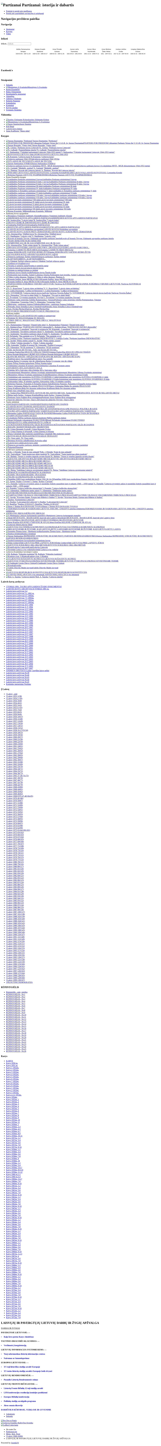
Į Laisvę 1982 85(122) (15, 878)
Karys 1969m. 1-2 (13, 1277)
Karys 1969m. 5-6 (13, 1281)
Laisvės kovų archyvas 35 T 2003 (19, 661)
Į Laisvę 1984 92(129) (15, 894)
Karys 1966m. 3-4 (13, 1245)
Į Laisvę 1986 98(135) (15, 907)
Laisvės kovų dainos (14, 129)
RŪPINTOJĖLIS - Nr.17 (16, 1031)
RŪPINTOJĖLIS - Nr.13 (16, 1022)
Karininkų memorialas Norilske (18, 684)
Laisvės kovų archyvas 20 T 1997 (19, 627)
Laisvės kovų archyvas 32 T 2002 (19, 655)
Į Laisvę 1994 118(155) (15, 953)
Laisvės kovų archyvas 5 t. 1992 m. (20, 593)
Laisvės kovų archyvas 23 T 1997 (19, 634)
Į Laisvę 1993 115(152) (15, 946)
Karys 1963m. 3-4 (13, 1211)
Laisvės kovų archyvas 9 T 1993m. (20, 602)
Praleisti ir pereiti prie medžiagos (19, 11)
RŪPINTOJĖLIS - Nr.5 (15, 1003)
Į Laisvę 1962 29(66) (14, 757)
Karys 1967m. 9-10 (14, 1263)
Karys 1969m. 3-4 (13, 1279)
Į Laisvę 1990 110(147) (15, 935)
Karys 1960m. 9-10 (14, 1183)
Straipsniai (10, 29)
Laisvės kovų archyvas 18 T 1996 (19, 623)
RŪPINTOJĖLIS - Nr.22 (16, 1042)
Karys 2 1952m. (12, 1070)
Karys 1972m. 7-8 (13, 1317)
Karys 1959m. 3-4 (13, 1165)
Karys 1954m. (11, 1097)
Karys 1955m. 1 (12, 1099)
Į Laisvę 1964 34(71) (14, 769)
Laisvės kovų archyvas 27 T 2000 (19, 643)
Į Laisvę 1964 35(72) (14, 771)
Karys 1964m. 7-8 (13, 1227)
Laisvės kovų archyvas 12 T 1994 (19, 609)
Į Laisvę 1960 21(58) (14, 739)
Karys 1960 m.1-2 (13, 1174)
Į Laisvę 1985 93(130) (15, 896)
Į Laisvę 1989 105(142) (15, 923)
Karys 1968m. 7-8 (13, 1272)
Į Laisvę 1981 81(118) (15, 869)
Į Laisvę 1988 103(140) (15, 919)
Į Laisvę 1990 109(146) (15, 932)
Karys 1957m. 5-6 (13, 1143)
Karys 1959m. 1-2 (13, 1163)
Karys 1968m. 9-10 (14, 1274)
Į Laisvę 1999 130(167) (15, 980)
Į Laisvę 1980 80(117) (15, 866)
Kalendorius (11, 103)
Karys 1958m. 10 (13, 1161)
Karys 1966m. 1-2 (13, 1243)
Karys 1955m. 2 (12, 1102)
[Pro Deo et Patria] (9, 1421)
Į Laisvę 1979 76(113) (15, 857)
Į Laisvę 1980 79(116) (15, 864)
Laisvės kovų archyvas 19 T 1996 (19, 625)
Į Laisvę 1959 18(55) (14, 732)
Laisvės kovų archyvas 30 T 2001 (19, 650)
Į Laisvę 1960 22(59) (14, 742)
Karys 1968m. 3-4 (13, 1267)
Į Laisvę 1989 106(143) (15, 925)
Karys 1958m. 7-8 (13, 1156)
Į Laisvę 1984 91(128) (15, 891)
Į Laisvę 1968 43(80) (14, 787)
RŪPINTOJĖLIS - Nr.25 (16, 1049)
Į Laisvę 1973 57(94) (14, 816)
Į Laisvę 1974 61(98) (14, 826)
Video (8, 34)
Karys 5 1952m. (12, 1077)
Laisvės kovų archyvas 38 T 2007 (19, 668)
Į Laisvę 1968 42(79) (14, 785)
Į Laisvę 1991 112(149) (15, 939)
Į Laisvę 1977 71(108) (15, 846)
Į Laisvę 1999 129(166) (15, 978)
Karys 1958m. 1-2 (13, 1149)
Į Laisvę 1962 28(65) (14, 755)
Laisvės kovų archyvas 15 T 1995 (19, 616)
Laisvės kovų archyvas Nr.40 (17, 675)
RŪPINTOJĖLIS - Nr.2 (15, 997)
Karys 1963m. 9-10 (14, 1218)
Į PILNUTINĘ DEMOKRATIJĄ (19, 982)
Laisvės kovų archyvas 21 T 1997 (19, 630)
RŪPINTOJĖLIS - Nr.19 (16, 1035)
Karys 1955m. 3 (12, 1104)
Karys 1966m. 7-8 (13, 1249)
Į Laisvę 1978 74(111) (15, 853)
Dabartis (9, 85)
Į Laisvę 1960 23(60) (14, 744)
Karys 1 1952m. (12, 1068)
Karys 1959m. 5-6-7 (14, 1168)
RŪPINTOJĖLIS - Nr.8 (15, 1010)
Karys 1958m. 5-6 (13, 1154)
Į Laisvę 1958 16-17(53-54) (17, 730)
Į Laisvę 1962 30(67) (14, 760)
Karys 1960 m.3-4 (13, 1177)
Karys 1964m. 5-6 (13, 1224)
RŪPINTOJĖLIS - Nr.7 (15, 1008)
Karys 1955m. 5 (12, 1109)
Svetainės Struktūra (13, 110)
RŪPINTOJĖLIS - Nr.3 (15, 999)
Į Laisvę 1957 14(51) (14, 726)
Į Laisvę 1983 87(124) (15, 882)
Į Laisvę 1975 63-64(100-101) (18, 830)
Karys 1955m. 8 (12, 1115)
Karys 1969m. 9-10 (14, 1286)
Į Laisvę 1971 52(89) (14, 805)
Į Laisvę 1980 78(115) (15, 862)
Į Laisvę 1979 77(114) (15, 860)
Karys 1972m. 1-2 (13, 1311)
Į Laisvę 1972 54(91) (14, 810)
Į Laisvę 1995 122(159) (15, 962)
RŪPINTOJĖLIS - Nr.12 (16, 1019)
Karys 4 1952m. (12, 1074)
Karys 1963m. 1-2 (13, 1208)
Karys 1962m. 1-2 (13, 1197)
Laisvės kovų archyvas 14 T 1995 (19, 614)
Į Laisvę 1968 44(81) (14, 789)
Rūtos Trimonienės (13, 92)
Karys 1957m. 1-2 (13, 1138)
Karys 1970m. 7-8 (13, 1295)
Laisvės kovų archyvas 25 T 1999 (19, 639)
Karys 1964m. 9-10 (14, 1229)
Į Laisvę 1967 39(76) (14, 778)
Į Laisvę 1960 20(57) (14, 737)
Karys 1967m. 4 (12, 1256)
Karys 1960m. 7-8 (13, 1181)
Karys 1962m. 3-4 (13, 1199)
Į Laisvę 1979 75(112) (15, 855)
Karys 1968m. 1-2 (13, 1265)
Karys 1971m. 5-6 (13, 1304)
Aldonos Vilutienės (13, 99)
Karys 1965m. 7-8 (13, 1238)
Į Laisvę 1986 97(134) (15, 905)
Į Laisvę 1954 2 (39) (14, 698)
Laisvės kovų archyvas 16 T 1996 (19, 618)
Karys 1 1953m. (12, 1088)
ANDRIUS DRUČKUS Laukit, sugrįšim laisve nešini (27, 671)
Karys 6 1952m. (12, 1079)
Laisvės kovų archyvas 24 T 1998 (19, 636)
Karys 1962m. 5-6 (13, 1202)
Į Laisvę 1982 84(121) (15, 876)
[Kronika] (17, 1423)
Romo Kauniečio (13, 89)
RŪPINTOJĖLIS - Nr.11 (16, 1017)
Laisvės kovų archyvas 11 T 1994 (19, 607)
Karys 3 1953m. (12, 1093)
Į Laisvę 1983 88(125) (15, 885)
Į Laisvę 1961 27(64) (14, 753)
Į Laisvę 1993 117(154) (15, 950)
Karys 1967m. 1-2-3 (14, 1254)
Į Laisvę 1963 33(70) (14, 767)
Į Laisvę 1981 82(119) (15, 871)
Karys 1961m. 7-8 (13, 1193)
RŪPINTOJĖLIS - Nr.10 (16, 1015)
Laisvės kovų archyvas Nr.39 (17, 673)
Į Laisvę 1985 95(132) (15, 900)
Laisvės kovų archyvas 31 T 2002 (19, 652)
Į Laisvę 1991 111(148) (15, 937)
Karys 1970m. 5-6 (13, 1292)
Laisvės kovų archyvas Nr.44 (17, 680)
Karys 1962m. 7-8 (13, 1204)
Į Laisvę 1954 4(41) (14, 703)
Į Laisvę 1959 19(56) (14, 735)
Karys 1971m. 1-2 (13, 1299)
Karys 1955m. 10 (13, 1120)
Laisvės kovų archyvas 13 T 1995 (19, 611)
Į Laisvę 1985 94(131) (15, 898)
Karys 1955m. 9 (12, 1118)
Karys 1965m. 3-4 (13, 1233)
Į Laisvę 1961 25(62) (14, 748)
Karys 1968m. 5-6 (13, 1270)
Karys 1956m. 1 (12, 1124)
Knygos (9, 31)
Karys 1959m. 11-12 (14, 1172)
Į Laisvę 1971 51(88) (14, 803)
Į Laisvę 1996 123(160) (15, 964)
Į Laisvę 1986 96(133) (15, 903)
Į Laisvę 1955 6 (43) (14, 707)
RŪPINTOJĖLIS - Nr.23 (16, 1044)
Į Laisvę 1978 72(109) (15, 848)
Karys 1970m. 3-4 (13, 1290)
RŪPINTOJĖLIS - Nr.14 (16, 1024)
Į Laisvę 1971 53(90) (14, 807)
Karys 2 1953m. (12, 1090)
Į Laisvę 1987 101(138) (15, 914)
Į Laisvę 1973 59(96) (14, 821)
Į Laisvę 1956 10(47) (14, 717)
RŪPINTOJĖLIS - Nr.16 (16, 1028)
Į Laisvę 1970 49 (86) (14, 798)
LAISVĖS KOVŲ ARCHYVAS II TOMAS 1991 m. (27, 589)
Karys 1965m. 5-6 (13, 1236)
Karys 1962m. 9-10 (14, 1206)
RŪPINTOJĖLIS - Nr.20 (16, 1037)
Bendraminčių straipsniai (16, 94)
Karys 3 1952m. (12, 1072)
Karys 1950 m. (12, 1063)
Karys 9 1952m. (12, 1086)
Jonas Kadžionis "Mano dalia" (18, 131)
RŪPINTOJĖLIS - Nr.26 (16, 1051)
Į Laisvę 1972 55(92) (14, 812)
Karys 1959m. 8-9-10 (14, 1170)
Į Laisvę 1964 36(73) (14, 773)
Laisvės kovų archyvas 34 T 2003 (19, 659)
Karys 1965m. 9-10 (14, 1240)
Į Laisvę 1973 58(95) (14, 819)
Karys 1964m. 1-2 (13, 1220)
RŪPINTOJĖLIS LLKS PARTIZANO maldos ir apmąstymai (30, 316)
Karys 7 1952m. (12, 1081)
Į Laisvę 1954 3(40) (14, 701)
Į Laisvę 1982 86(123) (15, 880)
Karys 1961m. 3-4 (13, 1188)
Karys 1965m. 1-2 (13, 1231)
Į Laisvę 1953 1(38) (14, 696)
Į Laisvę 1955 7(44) (14, 710)
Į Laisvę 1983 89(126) (15, 887)
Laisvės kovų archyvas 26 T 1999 (19, 641)
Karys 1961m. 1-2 (13, 1186)
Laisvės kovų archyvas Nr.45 (17, 682)
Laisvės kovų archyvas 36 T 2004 (19, 664)
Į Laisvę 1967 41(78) (14, 782)
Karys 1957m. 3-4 (13, 1140)
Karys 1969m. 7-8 (13, 1283)
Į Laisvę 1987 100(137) (15, 912)
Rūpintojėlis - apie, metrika (16, 992)
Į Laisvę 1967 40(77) (14, 780)
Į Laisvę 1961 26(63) (14, 751)
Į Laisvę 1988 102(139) (15, 916)
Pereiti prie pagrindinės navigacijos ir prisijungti (25, 13)
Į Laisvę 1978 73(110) (15, 851)
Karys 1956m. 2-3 (13, 1127)
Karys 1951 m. (12, 1065)
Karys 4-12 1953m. (14, 1095)
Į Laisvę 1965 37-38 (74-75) (17, 776)
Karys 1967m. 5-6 (13, 1258)
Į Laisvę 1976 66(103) (15, 835)
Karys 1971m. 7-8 (13, 1306)
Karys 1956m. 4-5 (13, 1129)
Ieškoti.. (4, 44)
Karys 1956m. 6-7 (13, 1131)
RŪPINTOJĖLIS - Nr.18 (16, 1033)
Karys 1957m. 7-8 (13, 1145)
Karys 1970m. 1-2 (13, 1288)
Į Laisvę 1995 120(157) (15, 957)
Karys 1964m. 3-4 (13, 1222)
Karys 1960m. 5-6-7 (14, 1179)
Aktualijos (10, 96)
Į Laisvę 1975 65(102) (15, 832)
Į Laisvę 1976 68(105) (15, 839)
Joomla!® (15, 1443)
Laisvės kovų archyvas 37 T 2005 (19, 666)
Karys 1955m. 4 (12, 1106)
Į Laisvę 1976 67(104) (15, 837)
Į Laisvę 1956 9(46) (14, 714)
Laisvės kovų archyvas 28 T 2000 (19, 646)
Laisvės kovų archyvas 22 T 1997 (19, 632)
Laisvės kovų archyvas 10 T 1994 (19, 605)
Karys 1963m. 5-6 (13, 1213)
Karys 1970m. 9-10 (14, 1297)
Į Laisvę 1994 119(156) (15, 955)
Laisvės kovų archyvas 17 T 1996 (19, 621)
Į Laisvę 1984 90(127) (15, 889)
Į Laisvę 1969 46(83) (14, 794)
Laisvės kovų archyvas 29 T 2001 (19, 648)
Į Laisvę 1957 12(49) (14, 721)
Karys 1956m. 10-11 (14, 1136)
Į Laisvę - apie (11, 694)
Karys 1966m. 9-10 (14, 1252)
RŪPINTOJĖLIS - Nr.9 (15, 1013)
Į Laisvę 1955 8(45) (14, 712)
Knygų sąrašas (12, 108)
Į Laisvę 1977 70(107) (15, 844)
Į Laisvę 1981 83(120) (15, 873)
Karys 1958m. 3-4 (13, 1152)
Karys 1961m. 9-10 (14, 1195)
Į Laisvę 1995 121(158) (15, 960)
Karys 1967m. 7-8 (13, 1261)
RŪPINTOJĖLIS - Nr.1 (15, 994)
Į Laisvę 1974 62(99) (14, 828)
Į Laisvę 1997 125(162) (15, 969)
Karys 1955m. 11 (13, 1122)
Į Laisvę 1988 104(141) (15, 921)
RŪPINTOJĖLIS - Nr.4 (15, 1001)
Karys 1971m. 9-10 (14, 1308)
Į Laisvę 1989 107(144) (15, 928)
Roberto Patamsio (13, 101)
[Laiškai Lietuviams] (9, 1425)
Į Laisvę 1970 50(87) (14, 801)
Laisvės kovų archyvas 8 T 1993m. (20, 600)
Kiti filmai (10, 126)
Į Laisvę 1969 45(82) (14, 791)
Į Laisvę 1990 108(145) (15, 930)
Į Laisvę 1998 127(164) (15, 973)
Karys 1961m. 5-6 (13, 1190)
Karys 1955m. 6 (12, 1111)
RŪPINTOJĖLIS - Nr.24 (16, 1047)
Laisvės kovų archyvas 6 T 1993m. (20, 596)
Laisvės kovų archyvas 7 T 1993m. (20, 598)
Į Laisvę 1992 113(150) (15, 941)
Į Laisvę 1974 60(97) (14, 823)
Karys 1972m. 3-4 (13, 1313)
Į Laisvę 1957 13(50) (14, 723)
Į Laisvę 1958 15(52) (14, 728)
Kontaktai (10, 105)
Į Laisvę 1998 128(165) (15, 975)
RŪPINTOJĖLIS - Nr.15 (16, 1026)
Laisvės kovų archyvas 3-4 (16, 591)
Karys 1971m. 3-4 (13, 1302)
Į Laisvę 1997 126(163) (15, 971)
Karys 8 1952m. (12, 1084)
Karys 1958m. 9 (12, 1158)
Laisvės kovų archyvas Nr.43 (17, 677)
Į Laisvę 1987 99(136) (15, 910)
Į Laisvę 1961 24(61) (14, 746)
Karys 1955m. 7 (12, 1113)
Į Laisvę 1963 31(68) (14, 762)
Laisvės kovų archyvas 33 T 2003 (19, 657)
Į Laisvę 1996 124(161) (15, 966)
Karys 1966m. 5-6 (13, 1247)
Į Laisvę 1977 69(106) (15, 841)
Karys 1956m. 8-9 (13, 1134)
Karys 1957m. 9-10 (14, 1147)
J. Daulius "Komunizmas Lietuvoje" (20, 500)
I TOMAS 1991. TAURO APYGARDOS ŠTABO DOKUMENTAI (34, 586)
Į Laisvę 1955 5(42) (14, 705)
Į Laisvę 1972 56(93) (14, 814)
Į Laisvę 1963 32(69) (14, 764)
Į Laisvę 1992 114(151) (15, 944)
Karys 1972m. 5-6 (13, 1315)
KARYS (9, 1061)
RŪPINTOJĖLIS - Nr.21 (16, 1040)
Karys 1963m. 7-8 (13, 1215)
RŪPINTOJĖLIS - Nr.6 (15, 1006)
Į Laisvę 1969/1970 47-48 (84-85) (19, 796)
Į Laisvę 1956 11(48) (14, 719)
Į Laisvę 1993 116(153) (15, 948)
